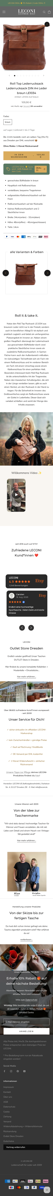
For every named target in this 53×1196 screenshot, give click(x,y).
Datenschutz (31, 999)
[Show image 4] (23, 75)
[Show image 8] (35, 75)
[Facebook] (4, 1071)
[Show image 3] (20, 75)
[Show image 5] (26, 75)
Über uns (7, 1096)
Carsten (19, 594)
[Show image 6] (29, 75)
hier (37, 775)
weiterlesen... (26, 939)
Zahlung (7, 1116)
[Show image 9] (38, 75)
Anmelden (26, 1031)
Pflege (27, 772)
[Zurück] (9, 75)
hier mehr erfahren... (26, 676)
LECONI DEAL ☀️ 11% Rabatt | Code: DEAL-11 (26, 3)
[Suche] (44, 12)
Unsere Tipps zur (15, 772)
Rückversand (31, 146)
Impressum (8, 1087)
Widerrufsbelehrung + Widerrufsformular (22, 1126)
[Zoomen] (47, 24)
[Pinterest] (18, 1071)
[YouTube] (24, 1071)
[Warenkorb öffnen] (49, 12)
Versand (26, 106)
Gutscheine (8, 1141)
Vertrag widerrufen (15, 1147)
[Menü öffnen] (4, 12)
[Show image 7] (32, 75)
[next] (47, 273)
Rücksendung (9, 1131)
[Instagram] (11, 1071)
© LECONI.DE (26, 1161)
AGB (5, 1101)
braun (7, 122)
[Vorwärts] (43, 75)
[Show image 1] (14, 75)
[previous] (5, 273)
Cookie (6, 1111)
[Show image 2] (17, 75)
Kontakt (7, 1092)
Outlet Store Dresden (13, 1136)
